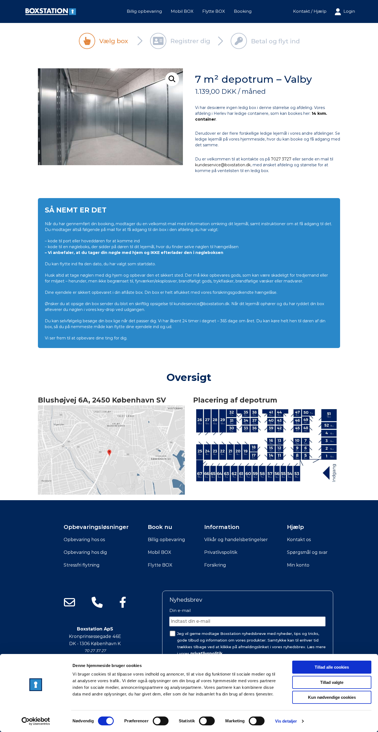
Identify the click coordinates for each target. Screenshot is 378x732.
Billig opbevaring (144, 11)
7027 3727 (281, 159)
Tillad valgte (331, 682)
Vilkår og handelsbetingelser (236, 539)
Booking (243, 11)
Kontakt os (299, 539)
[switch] (161, 721)
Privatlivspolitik (220, 552)
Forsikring (215, 565)
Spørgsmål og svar (307, 552)
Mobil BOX (182, 11)
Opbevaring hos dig (85, 552)
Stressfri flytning (82, 565)
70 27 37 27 (95, 650)
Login (348, 11)
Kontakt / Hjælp (310, 11)
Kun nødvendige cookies (332, 697)
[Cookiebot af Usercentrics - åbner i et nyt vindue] (36, 721)
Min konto (298, 565)
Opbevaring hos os (84, 539)
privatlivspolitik (206, 653)
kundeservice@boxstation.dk (223, 164)
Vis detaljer (286, 721)
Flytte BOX (213, 11)
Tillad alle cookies (332, 667)
